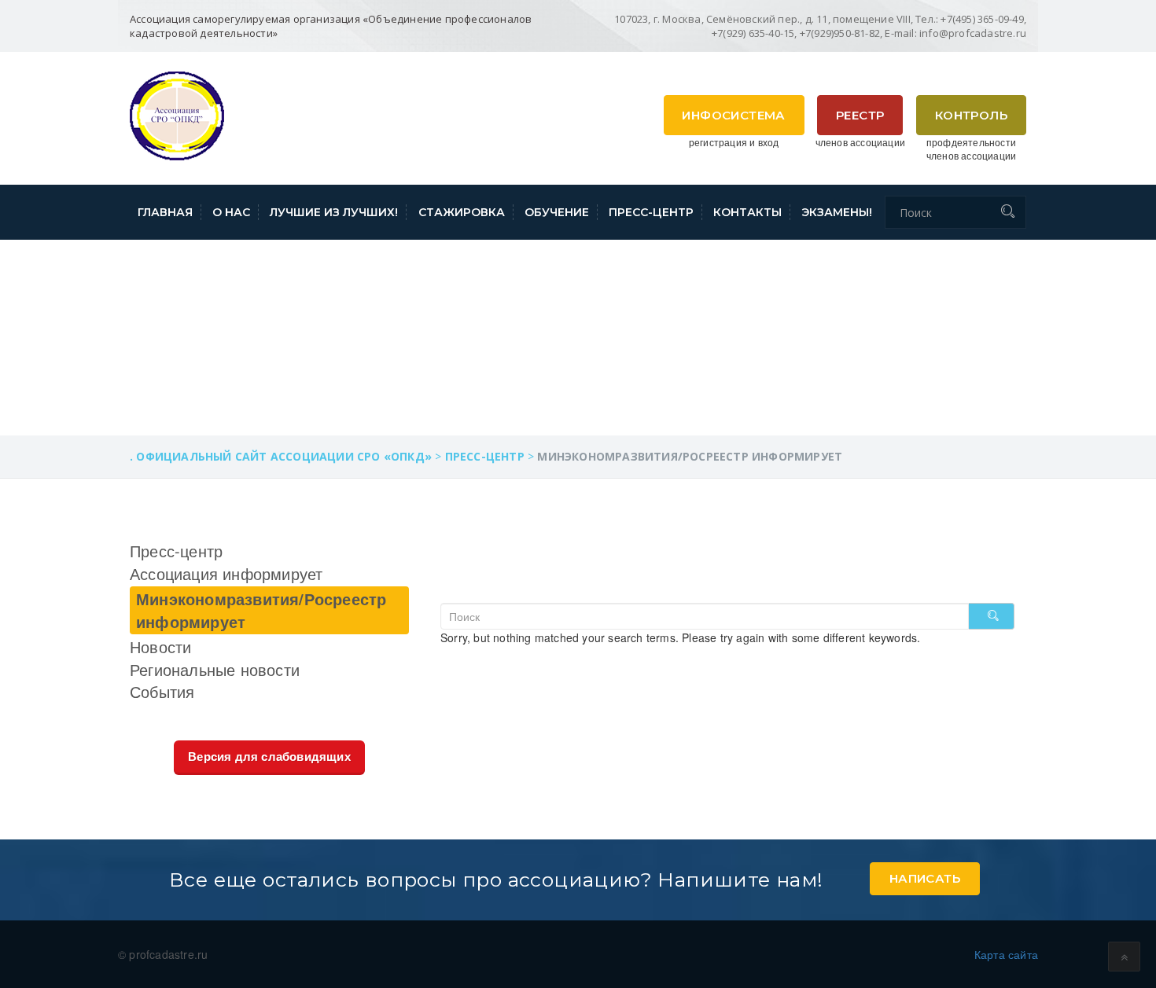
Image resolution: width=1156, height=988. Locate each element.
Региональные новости (215, 669)
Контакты (747, 212)
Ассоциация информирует (226, 573)
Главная (165, 212)
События (162, 691)
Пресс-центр (651, 212)
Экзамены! (836, 212)
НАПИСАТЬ (924, 878)
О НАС (231, 212)
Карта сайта (1006, 954)
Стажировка (461, 212)
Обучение (557, 212)
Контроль (971, 115)
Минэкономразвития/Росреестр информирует (261, 610)
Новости (160, 646)
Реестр (860, 115)
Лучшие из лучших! (334, 212)
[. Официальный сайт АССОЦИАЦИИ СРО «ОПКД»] (177, 114)
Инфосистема (733, 115)
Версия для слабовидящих (269, 756)
